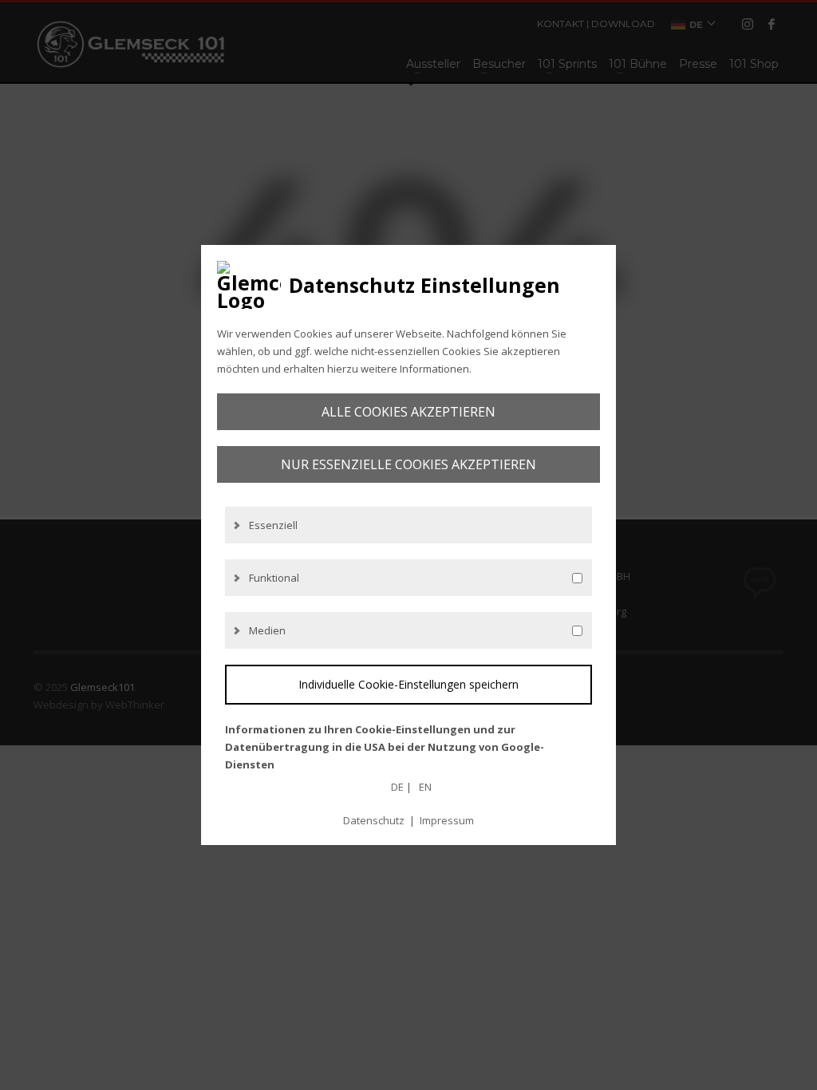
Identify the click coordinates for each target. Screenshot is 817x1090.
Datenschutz (374, 820)
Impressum (447, 820)
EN (425, 787)
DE (397, 787)
